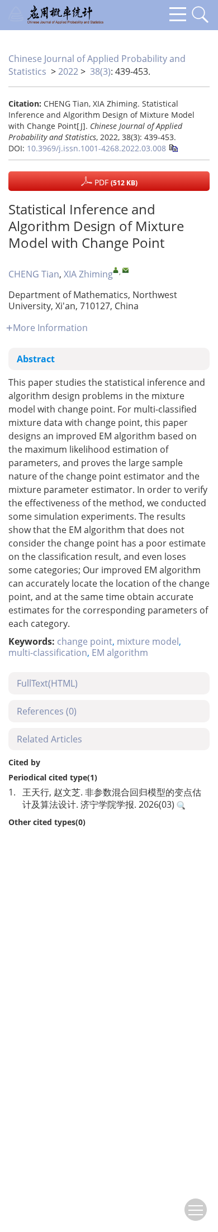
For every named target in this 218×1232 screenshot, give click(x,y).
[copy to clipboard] (173, 147)
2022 (68, 71)
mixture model (148, 641)
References (47, 711)
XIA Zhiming (88, 274)
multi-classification (47, 652)
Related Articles (49, 739)
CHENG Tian (33, 274)
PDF (115, 182)
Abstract (36, 359)
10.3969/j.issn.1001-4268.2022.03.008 (96, 148)
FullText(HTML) (47, 683)
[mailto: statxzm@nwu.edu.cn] (125, 270)
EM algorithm (120, 652)
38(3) (100, 71)
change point (84, 641)
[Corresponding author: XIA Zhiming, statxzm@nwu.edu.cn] (116, 270)
